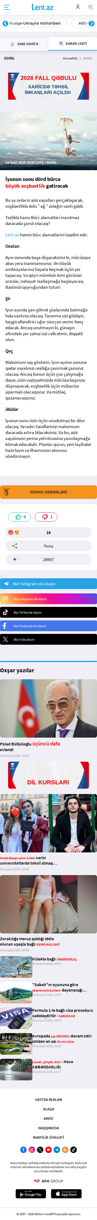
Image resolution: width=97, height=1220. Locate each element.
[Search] (91, 7)
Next (91, 24)
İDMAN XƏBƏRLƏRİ (48, 492)
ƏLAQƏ (48, 1109)
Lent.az (12, 235)
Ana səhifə (70, 58)
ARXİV (48, 1118)
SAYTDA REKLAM (48, 1099)
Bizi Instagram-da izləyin (30, 599)
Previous (5, 24)
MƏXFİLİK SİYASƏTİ (48, 1137)
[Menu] (6, 7)
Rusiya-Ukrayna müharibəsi (35, 23)
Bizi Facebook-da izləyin (30, 626)
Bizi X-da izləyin (24, 639)
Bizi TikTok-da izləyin (28, 612)
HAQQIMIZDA (48, 1127)
